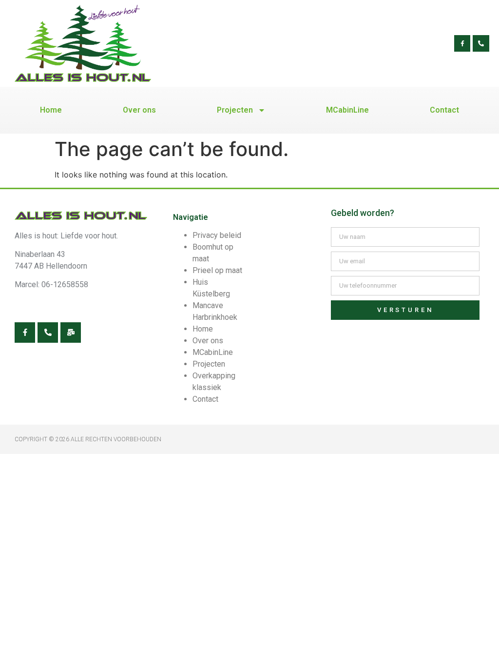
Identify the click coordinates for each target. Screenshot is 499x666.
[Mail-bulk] (70, 332)
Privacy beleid (216, 235)
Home (51, 110)
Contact (444, 110)
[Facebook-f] (462, 43)
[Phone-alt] (481, 43)
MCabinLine (347, 110)
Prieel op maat (217, 270)
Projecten (235, 110)
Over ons (139, 110)
